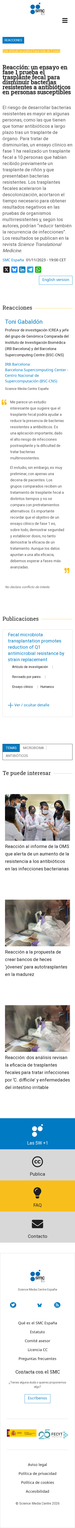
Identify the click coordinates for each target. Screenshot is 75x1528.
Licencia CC (38, 1349)
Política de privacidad (37, 1473)
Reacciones (13, 40)
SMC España (13, 259)
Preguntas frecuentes (37, 1358)
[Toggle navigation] (65, 20)
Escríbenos (37, 1397)
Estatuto (37, 1331)
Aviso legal (37, 1464)
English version (55, 279)
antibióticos (17, 756)
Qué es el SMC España (37, 1322)
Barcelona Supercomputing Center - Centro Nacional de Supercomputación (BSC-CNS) (36, 375)
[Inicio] (37, 9)
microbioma (33, 748)
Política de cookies (37, 1482)
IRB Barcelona (17, 364)
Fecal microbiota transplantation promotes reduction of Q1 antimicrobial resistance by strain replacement (36, 647)
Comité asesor (37, 1340)
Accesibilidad (37, 1491)
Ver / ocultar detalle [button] (31, 704)
